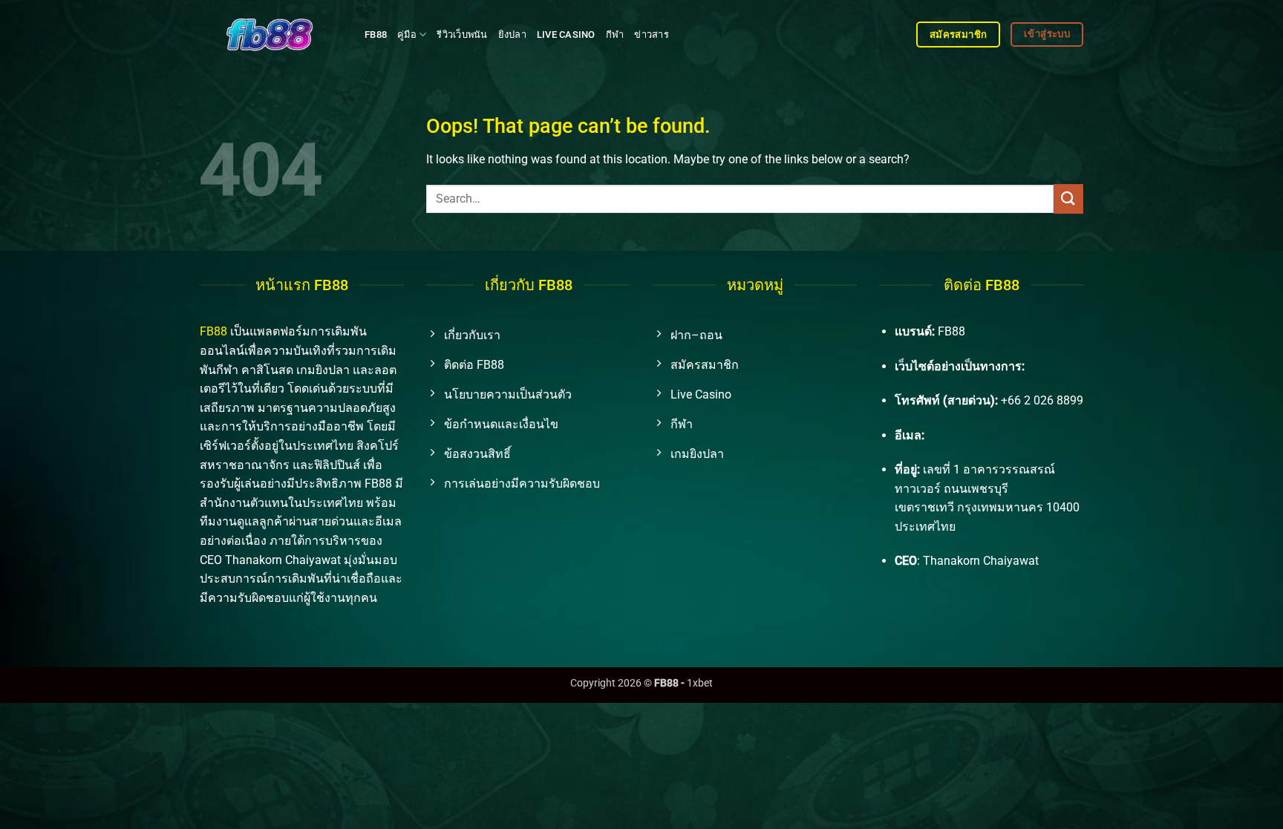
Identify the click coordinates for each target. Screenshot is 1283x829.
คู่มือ (407, 34)
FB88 (376, 34)
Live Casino (566, 34)
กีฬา (615, 34)
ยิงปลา (512, 34)
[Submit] (1068, 198)
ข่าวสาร (651, 34)
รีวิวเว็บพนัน (462, 34)
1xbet (700, 683)
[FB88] (271, 34)
